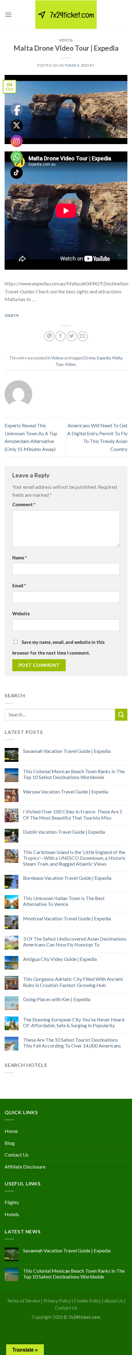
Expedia (104, 357)
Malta (117, 357)
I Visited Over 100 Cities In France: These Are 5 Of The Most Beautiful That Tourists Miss (72, 814)
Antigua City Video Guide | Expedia (60, 959)
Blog (10, 1143)
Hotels (12, 1214)
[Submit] (121, 715)
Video (70, 364)
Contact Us (17, 1154)
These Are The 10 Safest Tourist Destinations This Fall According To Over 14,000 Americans (72, 1042)
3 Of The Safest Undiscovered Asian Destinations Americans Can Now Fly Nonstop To (74, 941)
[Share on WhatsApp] (49, 336)
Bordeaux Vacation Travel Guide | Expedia (67, 878)
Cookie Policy (87, 1300)
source (12, 315)
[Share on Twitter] (72, 336)
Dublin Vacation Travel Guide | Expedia (64, 832)
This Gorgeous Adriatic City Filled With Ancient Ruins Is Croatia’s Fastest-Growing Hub (73, 982)
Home (11, 1131)
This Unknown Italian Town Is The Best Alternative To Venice (64, 901)
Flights (12, 1202)
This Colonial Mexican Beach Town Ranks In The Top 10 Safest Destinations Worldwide (74, 774)
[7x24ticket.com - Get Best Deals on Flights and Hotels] (66, 14)
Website (21, 613)
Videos (66, 40)
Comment (23, 504)
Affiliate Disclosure (25, 1166)
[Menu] (8, 14)
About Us (113, 1300)
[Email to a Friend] (83, 336)
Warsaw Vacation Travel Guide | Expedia (65, 791)
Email (19, 585)
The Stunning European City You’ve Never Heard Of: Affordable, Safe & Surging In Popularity (73, 1022)
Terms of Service (23, 1300)
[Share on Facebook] (60, 336)
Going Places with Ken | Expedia (56, 999)
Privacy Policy (57, 1300)
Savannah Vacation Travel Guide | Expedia (67, 751)
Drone (89, 357)
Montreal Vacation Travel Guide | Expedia (67, 918)
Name (19, 557)
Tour (60, 364)
